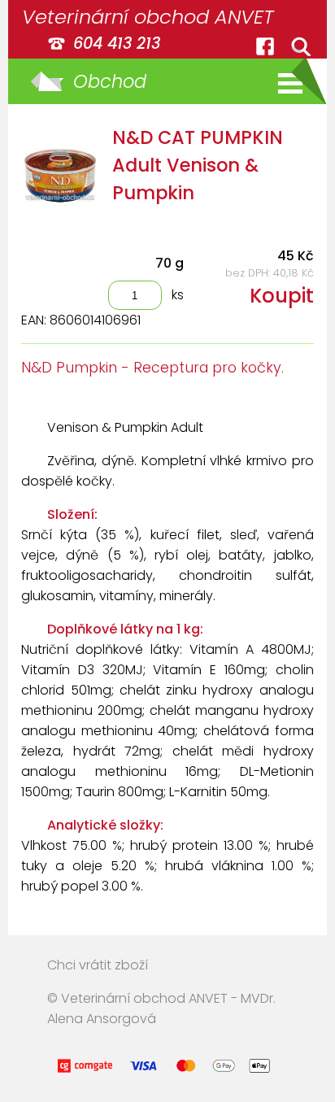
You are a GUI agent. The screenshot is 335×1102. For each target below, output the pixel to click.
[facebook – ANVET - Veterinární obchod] (265, 46)
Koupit (282, 295)
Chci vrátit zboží (97, 965)
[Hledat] (301, 46)
